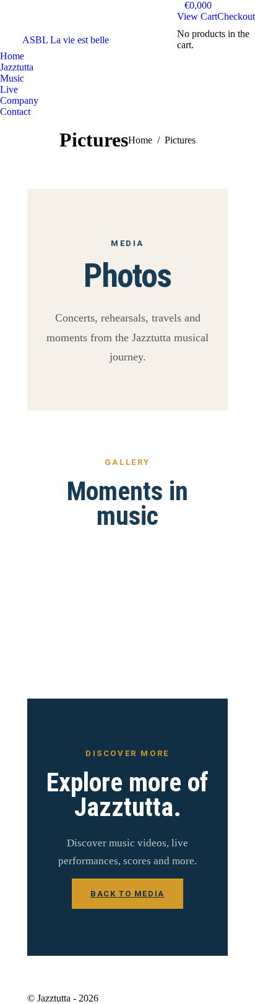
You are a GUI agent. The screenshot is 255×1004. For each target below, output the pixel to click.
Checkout (236, 16)
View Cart (197, 16)
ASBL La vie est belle (65, 40)
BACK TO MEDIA (127, 893)
